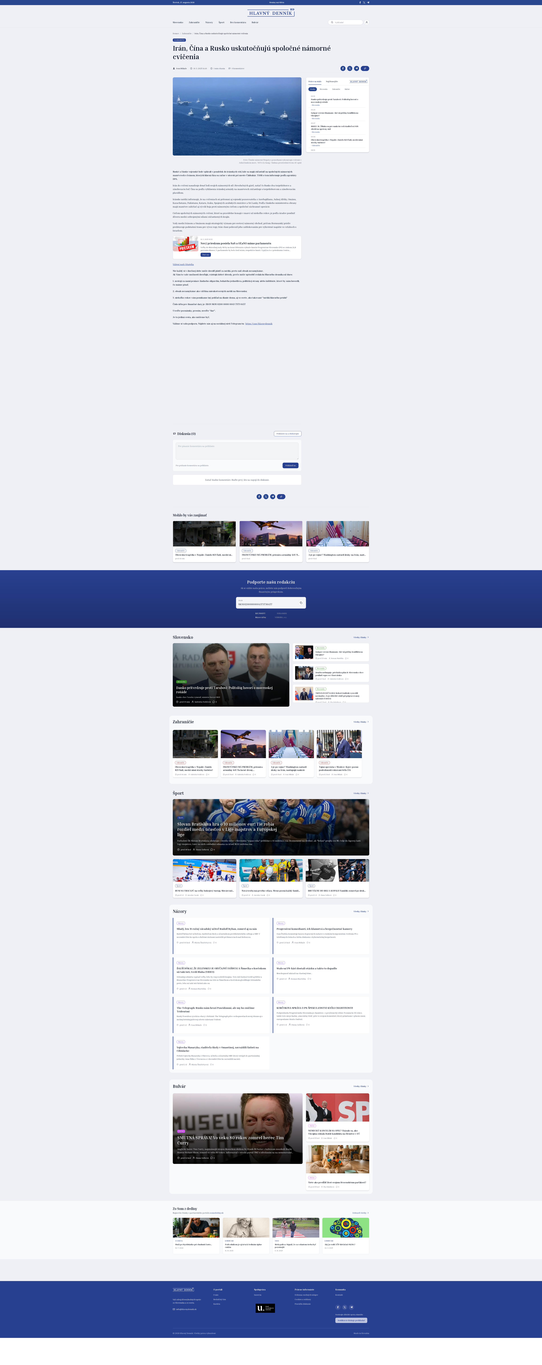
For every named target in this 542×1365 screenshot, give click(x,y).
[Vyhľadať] (332, 22)
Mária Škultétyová (202, 942)
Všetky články (360, 637)
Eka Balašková (335, 702)
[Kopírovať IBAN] (301, 602)
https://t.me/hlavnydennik (258, 323)
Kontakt (339, 1295)
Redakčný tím (219, 1299)
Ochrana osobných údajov (306, 1295)
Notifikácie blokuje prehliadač (351, 1320)
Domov (176, 33)
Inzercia (257, 1295)
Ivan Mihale (289, 774)
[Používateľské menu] (366, 22)
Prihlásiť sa (290, 465)
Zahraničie (194, 22)
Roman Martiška (337, 658)
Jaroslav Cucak (193, 895)
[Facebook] (360, 2)
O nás (215, 1295)
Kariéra (216, 1304)
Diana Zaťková (202, 849)
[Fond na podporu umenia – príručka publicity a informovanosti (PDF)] (265, 1308)
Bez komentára (238, 22)
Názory (209, 22)
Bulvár (255, 22)
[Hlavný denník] (271, 12)
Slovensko (178, 22)
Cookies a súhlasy (303, 1299)
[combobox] (348, 22)
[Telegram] (368, 2)
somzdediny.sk (216, 1213)
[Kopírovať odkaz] (365, 68)
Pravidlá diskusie (303, 1304)
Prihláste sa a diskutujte (288, 433)
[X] (364, 2)
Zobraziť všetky (359, 1213)
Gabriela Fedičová (203, 702)
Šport (221, 22)
